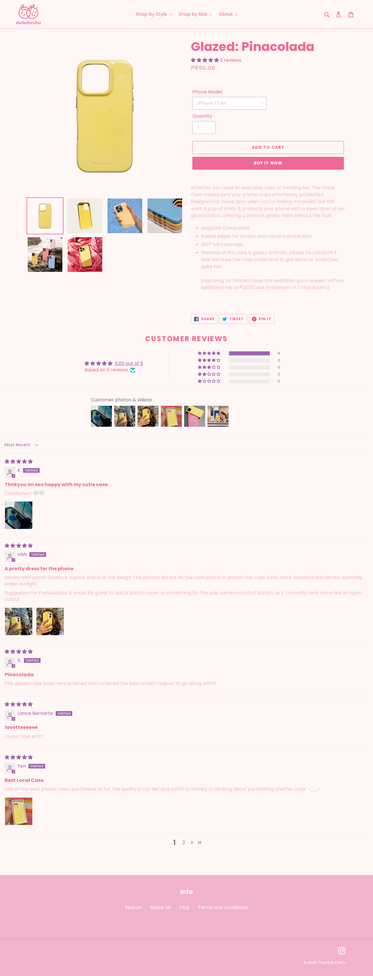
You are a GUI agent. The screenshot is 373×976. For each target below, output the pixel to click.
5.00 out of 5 (129, 363)
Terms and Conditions (223, 907)
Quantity (202, 116)
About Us (160, 907)
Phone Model (207, 91)
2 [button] (183, 842)
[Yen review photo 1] (19, 811)
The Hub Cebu (332, 962)
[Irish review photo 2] (50, 621)
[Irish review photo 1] (19, 621)
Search (133, 907)
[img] (19, 461)
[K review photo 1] (19, 515)
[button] (205, 60)
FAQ (184, 907)
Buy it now (268, 163)
